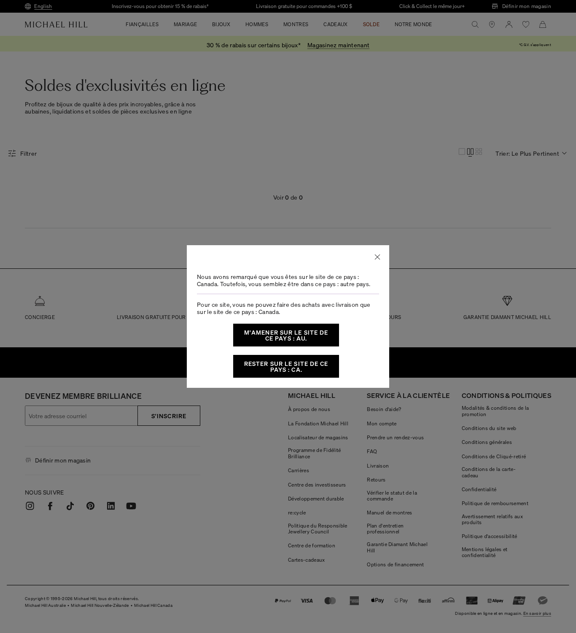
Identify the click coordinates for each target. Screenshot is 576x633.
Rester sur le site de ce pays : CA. (286, 366)
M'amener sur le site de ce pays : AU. (286, 335)
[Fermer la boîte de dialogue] (377, 257)
